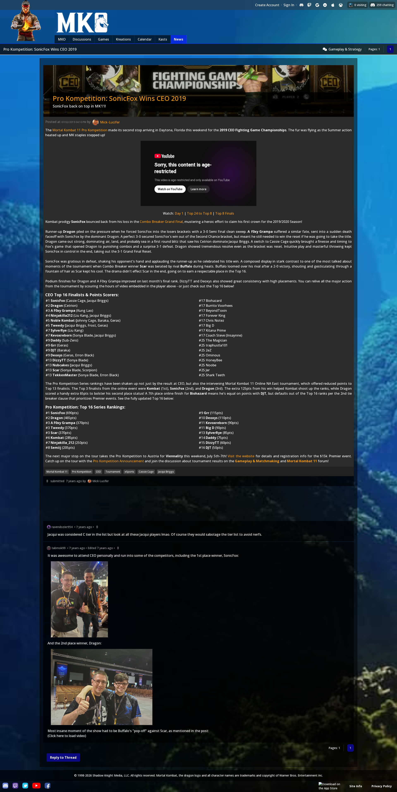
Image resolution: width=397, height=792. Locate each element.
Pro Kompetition (81, 471)
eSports (129, 471)
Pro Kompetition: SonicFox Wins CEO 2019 (119, 98)
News (178, 39)
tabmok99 (59, 548)
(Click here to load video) (67, 735)
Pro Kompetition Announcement (118, 461)
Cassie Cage (146, 471)
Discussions (82, 39)
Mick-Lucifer (100, 481)
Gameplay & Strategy (345, 49)
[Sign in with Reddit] (325, 5)
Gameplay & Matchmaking (257, 461)
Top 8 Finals (224, 213)
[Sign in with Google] (317, 5)
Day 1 (179, 213)
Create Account (267, 5)
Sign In (288, 5)
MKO (62, 39)
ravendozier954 (62, 527)
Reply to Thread (63, 757)
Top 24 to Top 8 (199, 213)
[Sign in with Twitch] (309, 5)
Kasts (162, 39)
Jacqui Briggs (166, 471)
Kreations (123, 39)
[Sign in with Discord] (301, 5)
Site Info (355, 786)
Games (103, 39)
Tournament (112, 471)
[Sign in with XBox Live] (341, 5)
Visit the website (241, 456)
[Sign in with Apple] (333, 5)
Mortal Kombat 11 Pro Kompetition (79, 130)
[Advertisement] (167, 504)
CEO (98, 471)
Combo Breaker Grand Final (161, 221)
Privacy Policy (382, 786)
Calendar (145, 39)
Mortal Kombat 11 (302, 461)
